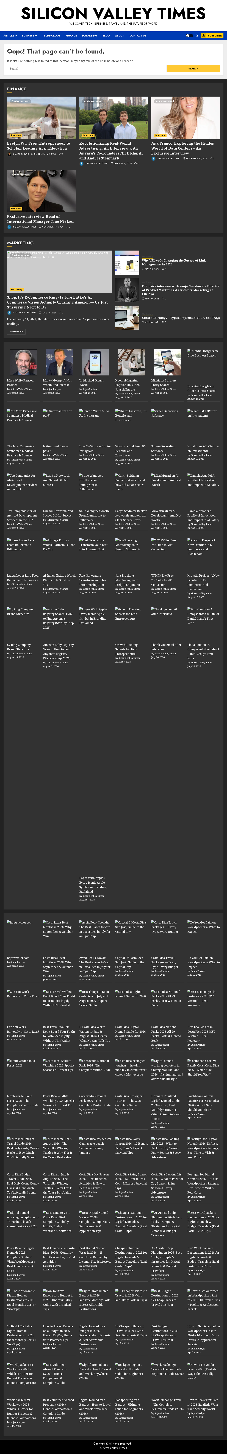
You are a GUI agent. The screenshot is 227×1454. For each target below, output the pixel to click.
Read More (16, 331)
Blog (106, 35)
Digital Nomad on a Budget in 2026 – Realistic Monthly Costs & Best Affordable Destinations (94, 1335)
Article (9, 35)
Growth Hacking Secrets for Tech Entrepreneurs (126, 649)
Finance (71, 35)
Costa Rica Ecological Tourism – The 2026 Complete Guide (129, 1100)
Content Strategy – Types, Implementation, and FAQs (181, 318)
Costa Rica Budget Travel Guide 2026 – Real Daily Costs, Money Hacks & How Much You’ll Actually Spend (23, 1183)
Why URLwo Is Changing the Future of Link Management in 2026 (174, 262)
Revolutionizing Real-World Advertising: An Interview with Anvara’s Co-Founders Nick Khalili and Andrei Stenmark (111, 151)
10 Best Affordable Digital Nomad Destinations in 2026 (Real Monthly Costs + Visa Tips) (21, 1335)
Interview (16, 135)
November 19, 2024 (52, 227)
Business (28, 35)
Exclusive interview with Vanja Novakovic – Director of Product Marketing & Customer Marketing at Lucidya (181, 290)
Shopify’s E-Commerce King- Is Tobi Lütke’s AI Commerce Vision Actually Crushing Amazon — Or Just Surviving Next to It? (57, 302)
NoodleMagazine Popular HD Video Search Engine (127, 384)
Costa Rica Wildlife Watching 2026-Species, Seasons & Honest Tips (59, 1100)
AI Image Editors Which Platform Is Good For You (59, 580)
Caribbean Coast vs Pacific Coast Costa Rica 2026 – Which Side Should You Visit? (203, 1103)
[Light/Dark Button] (189, 35)
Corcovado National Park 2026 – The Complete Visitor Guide (95, 1100)
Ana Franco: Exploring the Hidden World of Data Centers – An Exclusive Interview (182, 148)
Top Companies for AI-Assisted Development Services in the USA (22, 515)
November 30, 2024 (197, 158)
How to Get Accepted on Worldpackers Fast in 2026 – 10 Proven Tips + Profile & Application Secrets (203, 1335)
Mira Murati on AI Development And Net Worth (166, 515)
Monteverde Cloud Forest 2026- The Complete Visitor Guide (22, 1100)
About (119, 35)
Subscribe (215, 35)
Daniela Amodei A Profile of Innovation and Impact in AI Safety (203, 515)
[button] (197, 35)
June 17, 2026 (49, 312)
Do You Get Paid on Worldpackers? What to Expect (203, 962)
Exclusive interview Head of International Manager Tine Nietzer (40, 219)
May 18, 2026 (152, 269)
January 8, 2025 (123, 163)
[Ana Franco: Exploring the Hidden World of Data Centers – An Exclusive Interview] (185, 118)
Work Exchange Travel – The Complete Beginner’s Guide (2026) (167, 1404)
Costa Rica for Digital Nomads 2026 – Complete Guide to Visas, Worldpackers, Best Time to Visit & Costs (21, 1259)
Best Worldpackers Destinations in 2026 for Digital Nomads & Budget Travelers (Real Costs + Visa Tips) (203, 1257)
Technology (51, 35)
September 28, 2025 (45, 154)
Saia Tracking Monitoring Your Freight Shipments (127, 580)
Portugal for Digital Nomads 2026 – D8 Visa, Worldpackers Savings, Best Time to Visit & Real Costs (203, 1183)
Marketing (89, 35)
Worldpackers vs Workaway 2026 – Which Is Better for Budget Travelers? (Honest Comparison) (21, 1409)
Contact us (137, 35)
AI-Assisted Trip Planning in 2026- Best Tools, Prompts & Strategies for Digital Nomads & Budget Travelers (166, 1259)
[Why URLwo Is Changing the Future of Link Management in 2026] (127, 263)
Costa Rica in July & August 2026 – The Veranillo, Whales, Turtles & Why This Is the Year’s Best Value (57, 1183)
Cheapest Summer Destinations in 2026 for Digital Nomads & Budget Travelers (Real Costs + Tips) (131, 1257)
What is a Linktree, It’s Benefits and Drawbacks (130, 450)
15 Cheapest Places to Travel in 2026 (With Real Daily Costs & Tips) (131, 1330)
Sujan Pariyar (20, 154)
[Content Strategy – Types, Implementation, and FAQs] (127, 318)
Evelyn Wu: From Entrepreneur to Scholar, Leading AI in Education (38, 146)
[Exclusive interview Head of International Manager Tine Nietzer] (41, 191)
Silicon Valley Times (113, 13)
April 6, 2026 (152, 322)
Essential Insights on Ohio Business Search (201, 388)
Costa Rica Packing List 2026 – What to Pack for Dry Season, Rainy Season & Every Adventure (167, 1183)
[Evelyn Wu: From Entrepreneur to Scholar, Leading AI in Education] (41, 118)
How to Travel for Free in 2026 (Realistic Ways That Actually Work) (202, 1404)
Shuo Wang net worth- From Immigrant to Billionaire (94, 515)
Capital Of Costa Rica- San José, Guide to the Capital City (129, 962)
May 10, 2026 (152, 298)
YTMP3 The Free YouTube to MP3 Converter (162, 580)
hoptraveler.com (18, 958)
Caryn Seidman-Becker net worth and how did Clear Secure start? (131, 515)
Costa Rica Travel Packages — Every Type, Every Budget (164, 962)
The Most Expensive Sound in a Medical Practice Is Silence (20, 450)
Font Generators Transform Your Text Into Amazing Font (93, 580)
